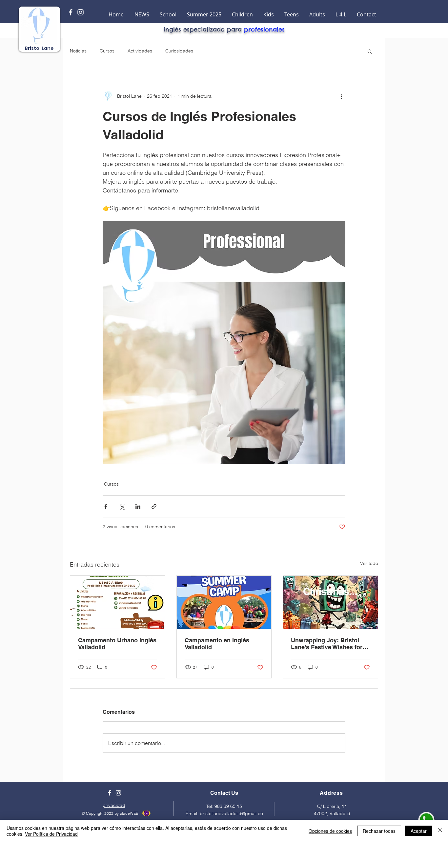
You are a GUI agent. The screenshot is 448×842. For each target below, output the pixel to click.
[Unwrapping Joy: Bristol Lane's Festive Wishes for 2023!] (330, 602)
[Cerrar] (440, 831)
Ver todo (369, 563)
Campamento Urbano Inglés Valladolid (117, 644)
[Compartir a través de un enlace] (154, 506)
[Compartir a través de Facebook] (106, 506)
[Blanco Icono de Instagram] (80, 12)
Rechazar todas (379, 831)
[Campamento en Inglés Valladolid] (224, 602)
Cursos (107, 51)
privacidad (114, 805)
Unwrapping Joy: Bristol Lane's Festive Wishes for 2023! (326, 644)
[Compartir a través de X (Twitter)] (122, 506)
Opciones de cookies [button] (330, 831)
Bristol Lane (39, 48)
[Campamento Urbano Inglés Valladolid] (117, 602)
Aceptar (419, 831)
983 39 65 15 (228, 806)
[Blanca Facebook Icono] (71, 12)
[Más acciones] (341, 96)
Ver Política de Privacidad (51, 834)
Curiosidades (179, 51)
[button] (370, 51)
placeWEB (128, 813)
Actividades (140, 51)
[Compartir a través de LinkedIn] (138, 506)
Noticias (78, 51)
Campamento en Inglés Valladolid (217, 644)
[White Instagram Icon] (118, 792)
